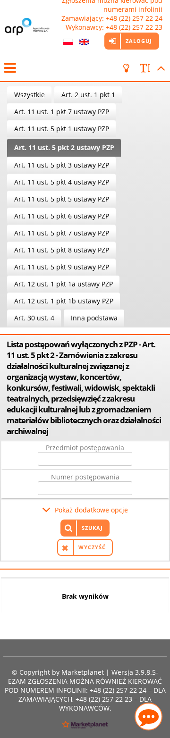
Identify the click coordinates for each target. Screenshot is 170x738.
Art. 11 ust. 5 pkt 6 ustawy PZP (61, 215)
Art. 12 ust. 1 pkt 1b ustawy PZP (63, 300)
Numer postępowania (85, 476)
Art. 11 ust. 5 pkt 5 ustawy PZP (61, 198)
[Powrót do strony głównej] (27, 27)
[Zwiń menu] (9, 68)
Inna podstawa (94, 317)
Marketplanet (82, 672)
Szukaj (92, 527)
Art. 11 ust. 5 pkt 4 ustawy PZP (61, 181)
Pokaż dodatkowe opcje (91, 509)
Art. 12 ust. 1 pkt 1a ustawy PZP (63, 283)
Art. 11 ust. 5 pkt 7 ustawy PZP (61, 232)
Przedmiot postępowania (85, 447)
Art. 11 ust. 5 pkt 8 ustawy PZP (61, 249)
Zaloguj (139, 40)
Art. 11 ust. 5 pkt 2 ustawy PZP (64, 147)
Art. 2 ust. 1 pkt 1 (88, 94)
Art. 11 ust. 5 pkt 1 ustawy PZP (61, 128)
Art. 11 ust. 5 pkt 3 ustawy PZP (61, 164)
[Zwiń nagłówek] (159, 68)
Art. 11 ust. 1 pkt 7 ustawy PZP (61, 111)
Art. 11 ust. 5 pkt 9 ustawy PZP (61, 266)
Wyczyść (92, 547)
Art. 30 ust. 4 (34, 317)
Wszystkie (29, 94)
